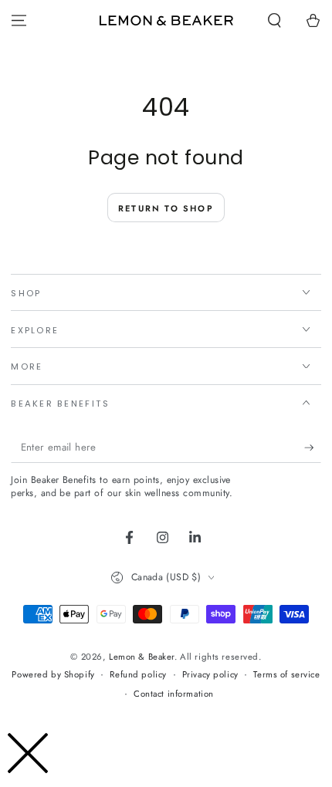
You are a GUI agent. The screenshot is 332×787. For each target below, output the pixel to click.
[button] (274, 20)
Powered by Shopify (53, 674)
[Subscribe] (312, 448)
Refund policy (138, 674)
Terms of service (286, 674)
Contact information (174, 693)
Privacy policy (210, 674)
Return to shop (166, 208)
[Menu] (19, 20)
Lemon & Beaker (141, 656)
